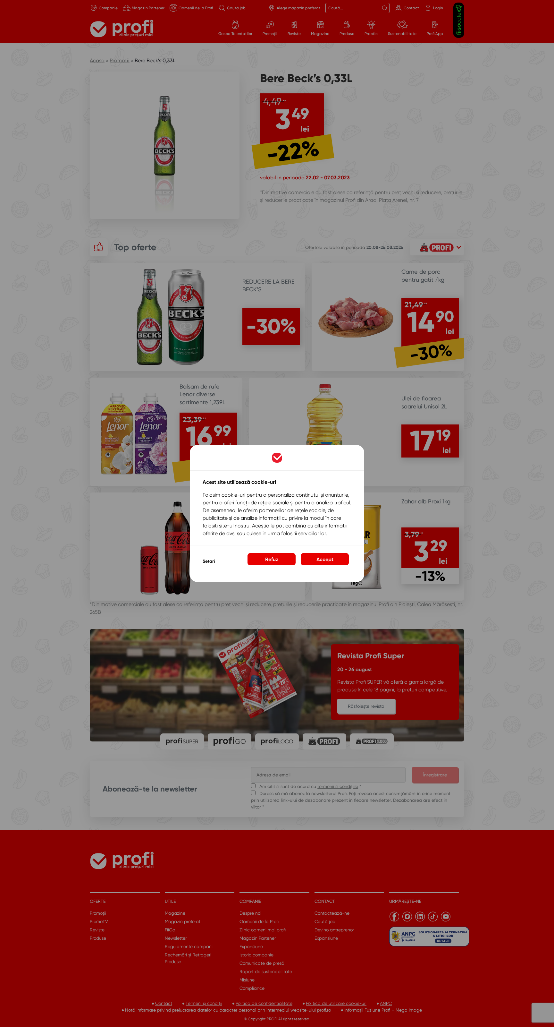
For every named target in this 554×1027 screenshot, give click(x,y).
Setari (209, 561)
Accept (324, 559)
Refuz (271, 559)
